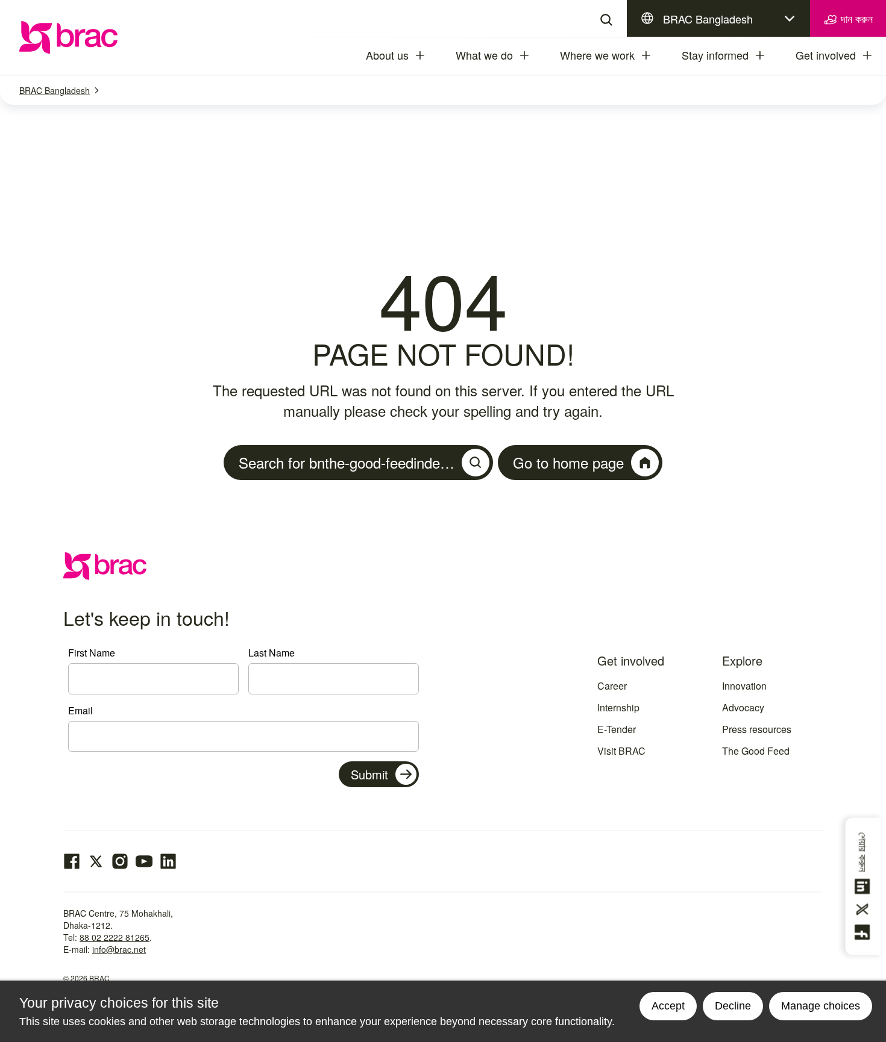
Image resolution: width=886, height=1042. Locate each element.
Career (612, 686)
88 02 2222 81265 (114, 937)
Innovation (744, 686)
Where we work (597, 55)
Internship (618, 707)
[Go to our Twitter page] (95, 861)
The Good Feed (756, 751)
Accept (668, 1006)
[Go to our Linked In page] (168, 861)
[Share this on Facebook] (864, 932)
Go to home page (568, 462)
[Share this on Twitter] (864, 909)
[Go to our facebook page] (71, 861)
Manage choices (820, 1006)
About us (387, 55)
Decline (733, 1006)
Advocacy (743, 707)
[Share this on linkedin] (864, 886)
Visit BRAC (621, 751)
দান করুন (855, 18)
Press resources (756, 729)
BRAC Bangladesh (708, 19)
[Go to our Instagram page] (120, 861)
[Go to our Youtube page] (144, 861)
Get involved (826, 55)
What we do (484, 55)
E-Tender (616, 729)
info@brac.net (119, 949)
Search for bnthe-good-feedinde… (346, 462)
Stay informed (715, 55)
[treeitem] (431, 55)
